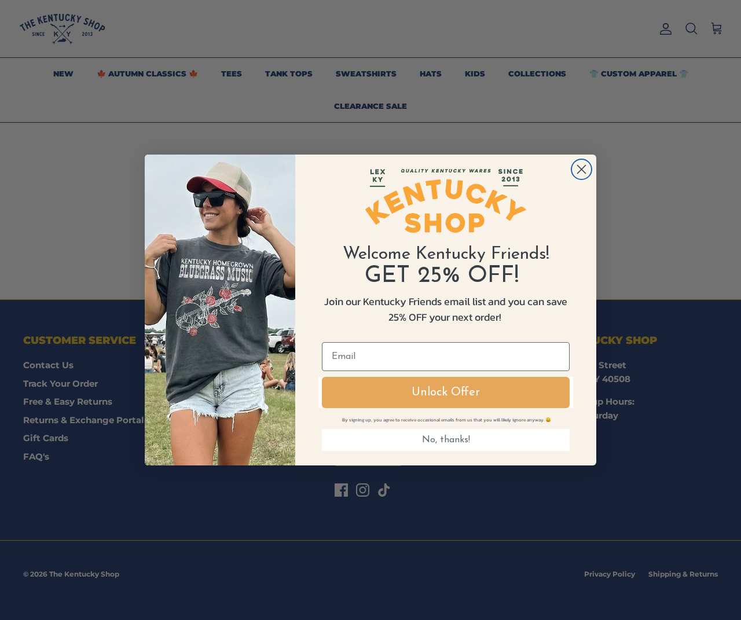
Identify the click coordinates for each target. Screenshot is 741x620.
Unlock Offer (446, 392)
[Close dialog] (581, 169)
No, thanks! (446, 440)
